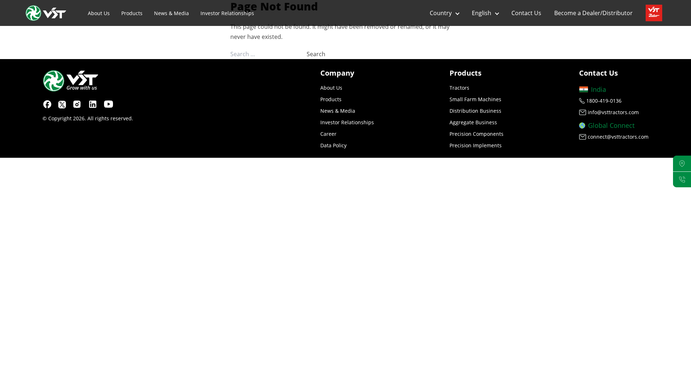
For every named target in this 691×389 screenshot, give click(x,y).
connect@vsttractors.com (618, 136)
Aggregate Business (473, 122)
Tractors (459, 87)
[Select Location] (682, 164)
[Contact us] (682, 179)
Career (328, 133)
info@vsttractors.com (613, 112)
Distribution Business (475, 110)
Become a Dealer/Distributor (593, 13)
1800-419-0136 (604, 100)
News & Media (171, 13)
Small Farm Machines (475, 99)
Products (132, 13)
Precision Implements (476, 145)
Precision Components (476, 133)
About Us (99, 13)
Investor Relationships (227, 13)
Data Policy (333, 145)
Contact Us (526, 13)
